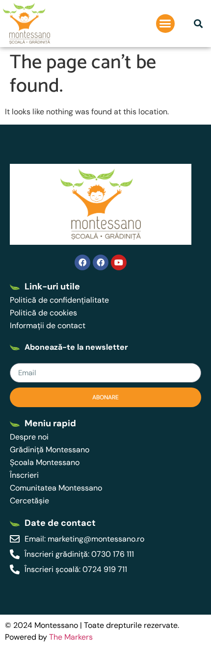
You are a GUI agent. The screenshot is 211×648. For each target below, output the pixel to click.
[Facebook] (82, 262)
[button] (165, 23)
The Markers (71, 637)
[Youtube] (119, 262)
